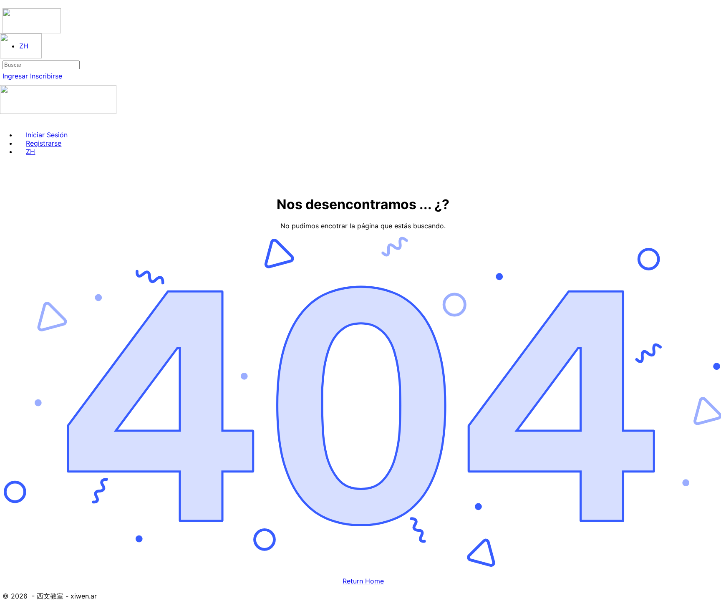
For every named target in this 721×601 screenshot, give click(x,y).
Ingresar (15, 76)
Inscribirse (46, 76)
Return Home (363, 581)
